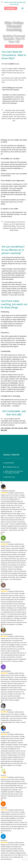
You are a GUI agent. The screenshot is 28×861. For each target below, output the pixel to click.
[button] (22, 8)
